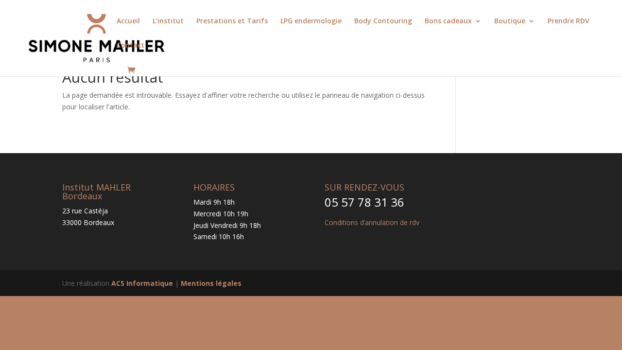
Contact (130, 46)
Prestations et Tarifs (232, 21)
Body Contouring (383, 21)
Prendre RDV (568, 21)
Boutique (509, 21)
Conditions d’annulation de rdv (372, 222)
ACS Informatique (142, 283)
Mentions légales (211, 283)
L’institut (168, 21)
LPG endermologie (311, 21)
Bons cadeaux (448, 21)
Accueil (128, 21)
